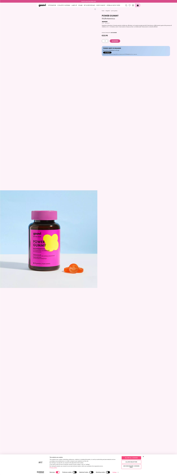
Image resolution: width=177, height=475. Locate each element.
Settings (114, 472)
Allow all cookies (131, 457)
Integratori (52, 5)
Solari (80, 5)
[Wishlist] (129, 5)
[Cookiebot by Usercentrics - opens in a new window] (40, 472)
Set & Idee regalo (89, 5)
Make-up (74, 5)
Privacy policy (53, 467)
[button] (126, 5)
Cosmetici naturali (63, 5)
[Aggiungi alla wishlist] (95, 9)
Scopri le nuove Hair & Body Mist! (88, 1)
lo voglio (107, 52)
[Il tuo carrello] (137, 5)
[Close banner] (143, 456)
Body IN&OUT (101, 5)
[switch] (75, 472)
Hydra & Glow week (113, 5)
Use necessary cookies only (131, 466)
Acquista (115, 41)
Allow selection (131, 462)
